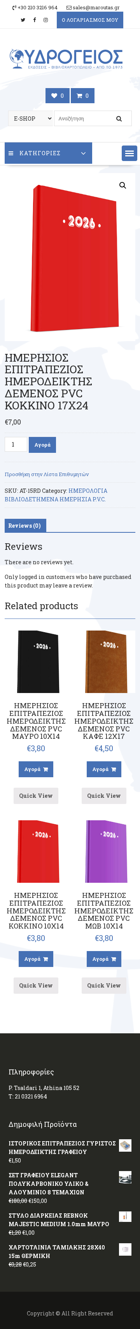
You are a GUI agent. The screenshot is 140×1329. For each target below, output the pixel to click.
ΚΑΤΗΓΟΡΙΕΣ (40, 153)
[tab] (24, 526)
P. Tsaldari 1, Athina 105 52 (44, 1088)
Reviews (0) (24, 525)
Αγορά (42, 444)
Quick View (36, 795)
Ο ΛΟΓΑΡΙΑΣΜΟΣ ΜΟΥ (90, 19)
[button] (129, 153)
